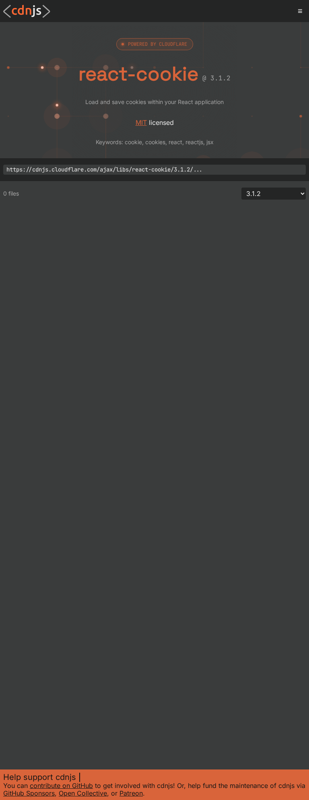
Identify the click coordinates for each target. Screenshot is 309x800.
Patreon (131, 793)
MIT (141, 122)
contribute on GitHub (61, 786)
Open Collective (83, 793)
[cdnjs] (26, 11)
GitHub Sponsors (29, 793)
